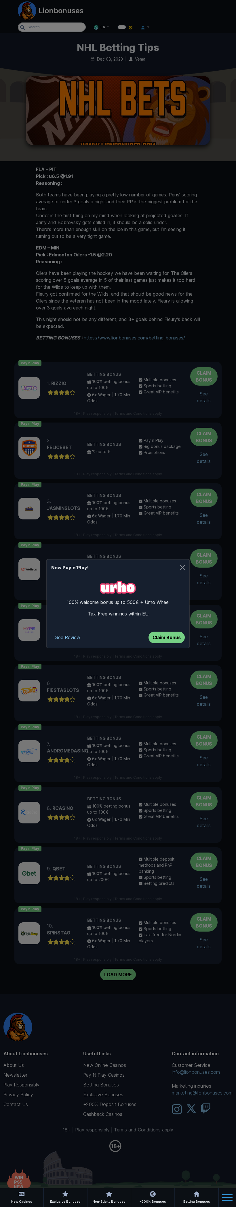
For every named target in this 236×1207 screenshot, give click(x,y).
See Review (67, 637)
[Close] (182, 567)
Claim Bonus (167, 637)
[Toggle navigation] (227, 1197)
